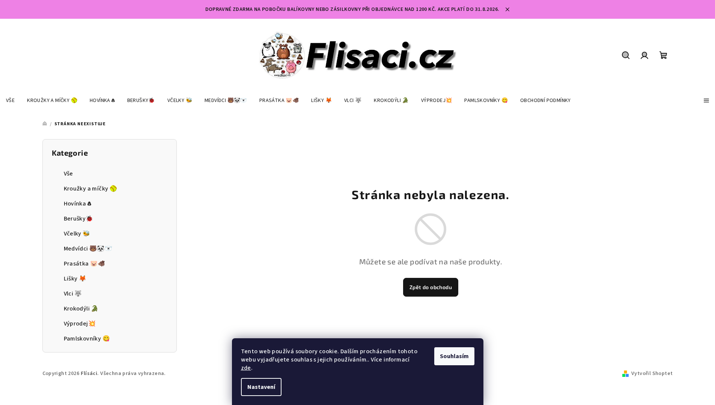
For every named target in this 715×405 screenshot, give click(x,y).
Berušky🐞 (78, 218)
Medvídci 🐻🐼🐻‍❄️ (88, 248)
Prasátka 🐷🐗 (84, 264)
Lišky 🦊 (75, 278)
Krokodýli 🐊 (81, 308)
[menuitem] (10, 100)
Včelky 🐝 (77, 234)
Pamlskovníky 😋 (87, 338)
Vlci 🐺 (73, 294)
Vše (68, 174)
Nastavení (261, 387)
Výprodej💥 (80, 324)
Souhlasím (454, 356)
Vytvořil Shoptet (652, 373)
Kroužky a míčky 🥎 (90, 188)
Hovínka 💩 (78, 204)
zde (246, 368)
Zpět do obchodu (430, 287)
